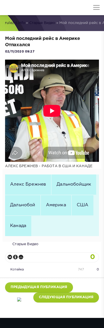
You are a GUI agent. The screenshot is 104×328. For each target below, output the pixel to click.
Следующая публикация (66, 297)
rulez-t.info (15, 22)
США (83, 205)
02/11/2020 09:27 (19, 51)
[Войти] (22, 7)
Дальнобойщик (74, 184)
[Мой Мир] (21, 257)
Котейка (17, 269)
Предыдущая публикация (39, 287)
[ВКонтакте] (10, 257)
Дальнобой (22, 205)
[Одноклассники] (15, 257)
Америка (56, 205)
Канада (18, 226)
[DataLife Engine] (7, 7)
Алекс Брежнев (28, 184)
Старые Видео (42, 22)
